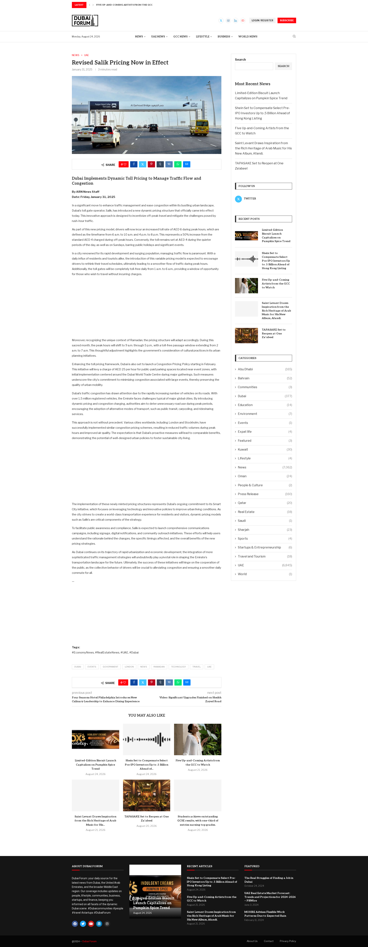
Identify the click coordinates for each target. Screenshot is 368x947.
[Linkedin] (235, 20)
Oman (265, 476)
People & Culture (265, 485)
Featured (265, 440)
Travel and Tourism (265, 556)
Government (110, 666)
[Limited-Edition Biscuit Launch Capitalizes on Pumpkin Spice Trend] (95, 739)
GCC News (180, 36)
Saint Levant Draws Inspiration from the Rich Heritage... (134, 4)
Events (92, 666)
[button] (89, 5)
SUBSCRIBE (287, 20)
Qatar (265, 503)
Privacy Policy (288, 941)
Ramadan (159, 666)
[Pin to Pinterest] (151, 164)
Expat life (265, 431)
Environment (265, 414)
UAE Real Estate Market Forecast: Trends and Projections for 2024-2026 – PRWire (270, 897)
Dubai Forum (89, 941)
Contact (269, 941)
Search (240, 59)
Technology (178, 666)
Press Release (265, 494)
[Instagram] (228, 20)
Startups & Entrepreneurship (265, 547)
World (265, 574)
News (139, 36)
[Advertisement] (146, 307)
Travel (196, 666)
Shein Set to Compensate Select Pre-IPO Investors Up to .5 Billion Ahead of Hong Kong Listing (262, 113)
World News (247, 36)
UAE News (158, 36)
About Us (252, 941)
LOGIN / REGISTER (262, 20)
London (129, 666)
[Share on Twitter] (142, 164)
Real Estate (265, 512)
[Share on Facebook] (133, 164)
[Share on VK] (169, 164)
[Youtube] (243, 20)
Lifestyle (202, 36)
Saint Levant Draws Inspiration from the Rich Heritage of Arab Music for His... (95, 820)
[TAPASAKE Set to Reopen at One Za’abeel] (146, 795)
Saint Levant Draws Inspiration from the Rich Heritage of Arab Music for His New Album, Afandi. (263, 148)
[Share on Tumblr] (160, 164)
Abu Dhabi (265, 369)
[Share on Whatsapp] (178, 164)
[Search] (294, 36)
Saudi (265, 521)
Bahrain (265, 378)
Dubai (77, 666)
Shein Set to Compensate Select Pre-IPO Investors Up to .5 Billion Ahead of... (146, 764)
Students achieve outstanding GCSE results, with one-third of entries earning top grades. (197, 820)
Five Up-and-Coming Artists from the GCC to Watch (276, 283)
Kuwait (265, 449)
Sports (265, 538)
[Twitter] (221, 20)
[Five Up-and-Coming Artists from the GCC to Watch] (197, 739)
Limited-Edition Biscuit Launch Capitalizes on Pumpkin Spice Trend (95, 764)
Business (224, 36)
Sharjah (265, 530)
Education (265, 405)
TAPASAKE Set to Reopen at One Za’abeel (274, 333)
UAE (209, 666)
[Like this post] (125, 164)
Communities (265, 387)
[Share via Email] (186, 164)
